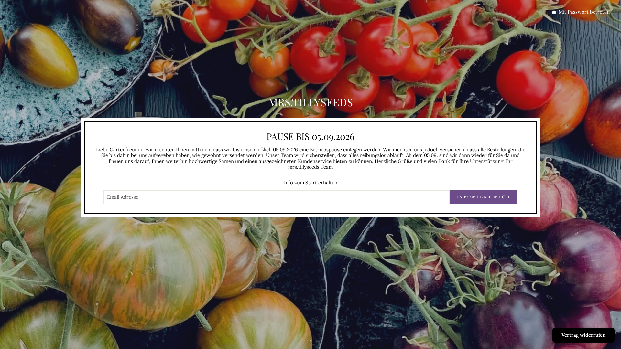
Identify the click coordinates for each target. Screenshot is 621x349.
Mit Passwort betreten (584, 12)
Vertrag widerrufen (583, 335)
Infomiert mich (483, 197)
